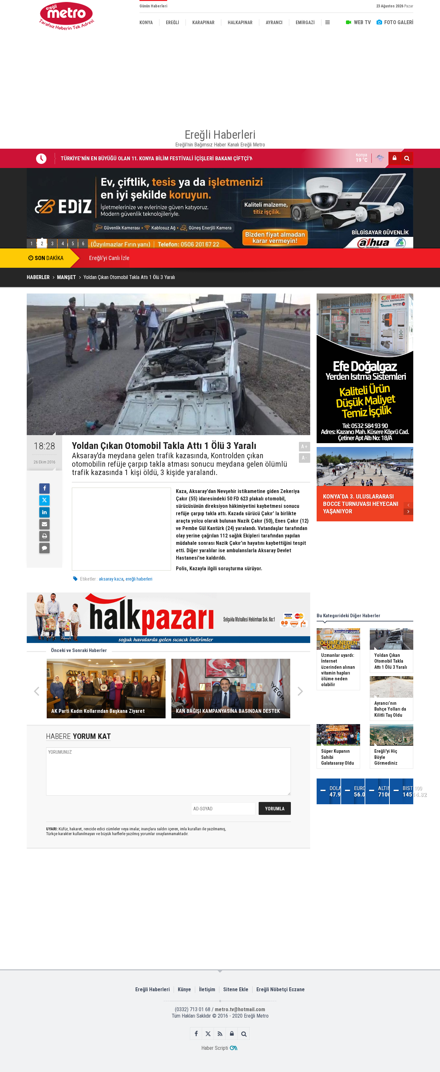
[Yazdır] (44, 536)
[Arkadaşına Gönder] (44, 524)
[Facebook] (44, 488)
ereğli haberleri (139, 579)
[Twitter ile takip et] (208, 1034)
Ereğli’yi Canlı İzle (109, 258)
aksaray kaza (111, 579)
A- (305, 458)
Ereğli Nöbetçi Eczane (280, 989)
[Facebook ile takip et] (196, 1034)
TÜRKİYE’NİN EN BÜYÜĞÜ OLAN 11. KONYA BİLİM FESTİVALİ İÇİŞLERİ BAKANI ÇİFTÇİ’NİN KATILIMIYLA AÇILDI (159, 153)
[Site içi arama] (407, 158)
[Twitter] (44, 500)
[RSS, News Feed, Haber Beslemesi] (220, 1034)
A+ (304, 446)
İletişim (207, 989)
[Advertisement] (220, 77)
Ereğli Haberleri (152, 989)
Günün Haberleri (153, 6)
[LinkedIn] (44, 512)
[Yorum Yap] (44, 548)
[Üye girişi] (394, 158)
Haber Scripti (214, 1048)
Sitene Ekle (235, 989)
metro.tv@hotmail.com (240, 1009)
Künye (184, 989)
